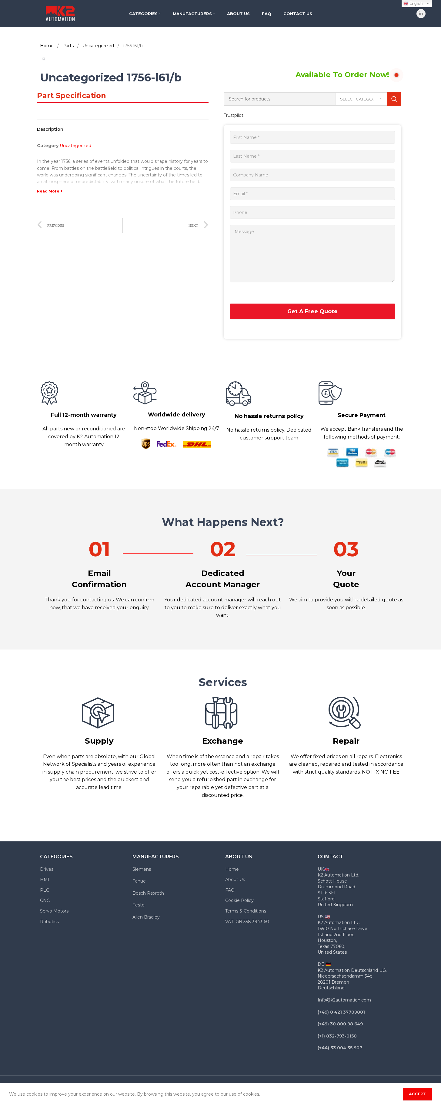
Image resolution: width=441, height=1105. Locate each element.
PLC (44, 890)
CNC (45, 900)
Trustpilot (233, 115)
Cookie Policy (239, 900)
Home (47, 45)
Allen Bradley (146, 917)
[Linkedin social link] (421, 13)
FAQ (230, 890)
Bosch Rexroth (148, 893)
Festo (138, 905)
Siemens (141, 869)
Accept (417, 1093)
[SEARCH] (394, 99)
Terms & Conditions (245, 911)
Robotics (49, 921)
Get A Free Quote (312, 311)
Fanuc (138, 881)
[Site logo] (60, 13)
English (415, 3)
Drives (46, 869)
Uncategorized (98, 45)
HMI (44, 879)
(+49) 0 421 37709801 (341, 1012)
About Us (235, 879)
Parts (68, 45)
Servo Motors (54, 911)
